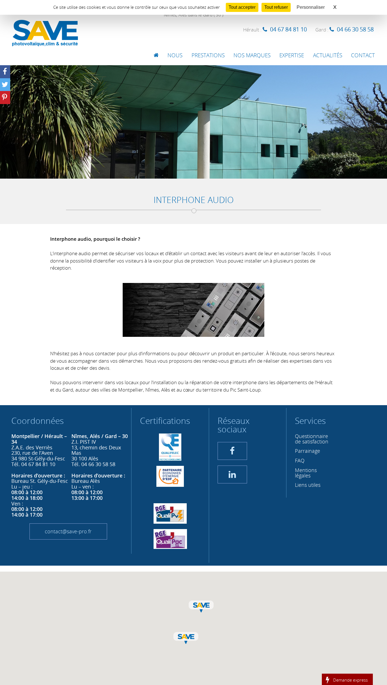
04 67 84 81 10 (288, 29)
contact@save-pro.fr (68, 531)
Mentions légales (306, 473)
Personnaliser (311, 7)
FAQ (300, 460)
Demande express (350, 679)
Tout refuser (276, 7)
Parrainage (307, 450)
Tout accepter (242, 7)
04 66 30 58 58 (355, 29)
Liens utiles (307, 484)
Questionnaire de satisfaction (311, 439)
